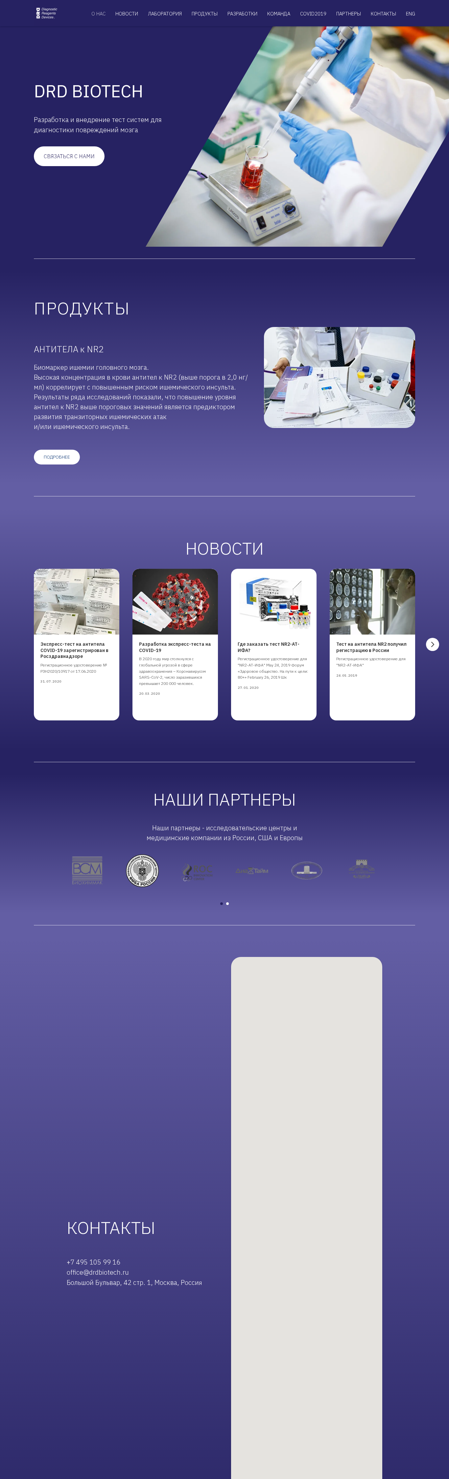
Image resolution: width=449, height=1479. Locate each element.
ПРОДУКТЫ (205, 14)
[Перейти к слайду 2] (227, 903)
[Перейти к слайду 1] (221, 903)
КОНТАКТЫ (383, 14)
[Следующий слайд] (432, 644)
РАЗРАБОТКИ (242, 14)
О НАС (98, 14)
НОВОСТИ (126, 14)
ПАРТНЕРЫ (348, 14)
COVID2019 (313, 14)
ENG (410, 14)
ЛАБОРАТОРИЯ (165, 14)
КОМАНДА (278, 14)
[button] (69, 156)
